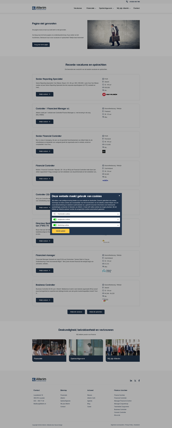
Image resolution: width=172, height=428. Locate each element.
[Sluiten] (119, 196)
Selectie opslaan (60, 231)
